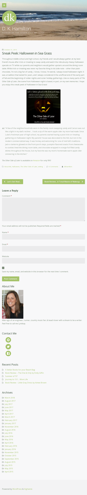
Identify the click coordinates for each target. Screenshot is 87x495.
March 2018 (10, 397)
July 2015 (8, 465)
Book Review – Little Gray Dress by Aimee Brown (25, 382)
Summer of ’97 (11, 376)
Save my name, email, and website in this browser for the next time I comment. (35, 271)
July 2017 (8, 404)
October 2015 (10, 455)
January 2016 (10, 449)
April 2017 (9, 414)
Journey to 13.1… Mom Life (16, 379)
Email (5, 244)
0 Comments (53, 167)
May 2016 (9, 439)
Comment (7, 196)
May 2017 (9, 410)
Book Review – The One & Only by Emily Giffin (24, 373)
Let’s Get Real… (14, 181)
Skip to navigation (4, 5)
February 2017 (11, 420)
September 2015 (12, 459)
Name (5, 232)
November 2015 (11, 452)
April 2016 (9, 443)
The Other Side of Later (29, 167)
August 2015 (10, 462)
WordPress (17, 489)
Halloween (16, 167)
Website (5, 256)
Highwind (28, 489)
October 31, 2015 (10, 50)
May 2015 (9, 468)
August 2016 (10, 430)
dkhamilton (68, 167)
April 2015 (9, 471)
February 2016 (11, 446)
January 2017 (10, 423)
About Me (7, 167)
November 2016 (11, 426)
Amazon (36, 160)
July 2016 (8, 433)
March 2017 (10, 417)
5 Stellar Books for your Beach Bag (20, 370)
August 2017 (10, 401)
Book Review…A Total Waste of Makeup (62, 181)
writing (40, 167)
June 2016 (9, 436)
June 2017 (9, 407)
